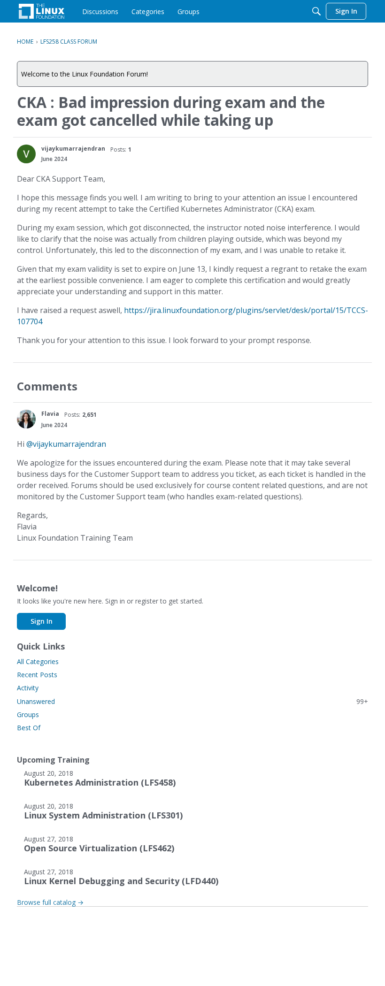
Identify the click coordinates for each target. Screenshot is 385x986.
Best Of (28, 727)
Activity (27, 687)
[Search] (316, 11)
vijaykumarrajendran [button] (73, 149)
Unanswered (192, 701)
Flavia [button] (50, 414)
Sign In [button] (42, 621)
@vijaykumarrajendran (66, 444)
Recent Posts (37, 674)
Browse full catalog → (50, 902)
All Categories (38, 661)
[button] (26, 154)
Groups (28, 714)
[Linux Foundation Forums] (41, 11)
